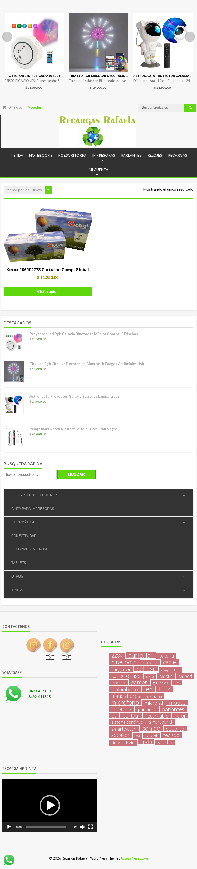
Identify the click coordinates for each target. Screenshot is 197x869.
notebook (121, 709)
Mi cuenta (99, 169)
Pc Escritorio (72, 155)
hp (176, 682)
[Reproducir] (9, 827)
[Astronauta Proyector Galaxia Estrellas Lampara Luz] (163, 42)
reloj (179, 715)
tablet (151, 735)
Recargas (177, 155)
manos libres (125, 696)
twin (130, 742)
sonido (151, 728)
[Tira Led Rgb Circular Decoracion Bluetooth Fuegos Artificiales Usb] (98, 42)
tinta (115, 742)
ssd (138, 735)
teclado (171, 735)
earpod (185, 676)
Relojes (154, 155)
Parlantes (131, 155)
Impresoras (103, 155)
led (148, 689)
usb (146, 741)
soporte (175, 728)
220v (116, 656)
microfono (125, 702)
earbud (166, 676)
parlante (147, 709)
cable (169, 662)
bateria (166, 656)
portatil (131, 715)
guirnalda (161, 682)
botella (150, 662)
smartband (160, 722)
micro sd (154, 703)
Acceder (35, 107)
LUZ (165, 689)
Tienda (16, 155)
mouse (177, 702)
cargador (121, 669)
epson (118, 682)
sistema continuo (127, 722)
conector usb (126, 676)
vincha (165, 742)
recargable (157, 715)
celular (146, 668)
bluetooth (124, 662)
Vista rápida (47, 291)
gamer (139, 682)
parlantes (173, 709)
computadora (170, 670)
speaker (120, 735)
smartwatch (123, 729)
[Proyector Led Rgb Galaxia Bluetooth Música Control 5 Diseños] (34, 42)
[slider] (46, 827)
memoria (154, 696)
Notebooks (40, 155)
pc (114, 715)
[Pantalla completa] (90, 827)
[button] (50, 805)
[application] (49, 805)
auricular (140, 655)
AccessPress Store (134, 858)
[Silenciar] (82, 827)
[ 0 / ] (15, 107)
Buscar (76, 474)
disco (150, 676)
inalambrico (124, 689)
